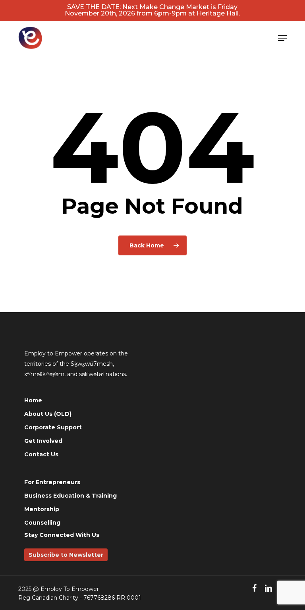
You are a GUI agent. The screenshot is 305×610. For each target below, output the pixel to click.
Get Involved (43, 440)
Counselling (42, 522)
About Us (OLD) (47, 413)
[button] (282, 38)
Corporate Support (53, 427)
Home (33, 400)
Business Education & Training (70, 495)
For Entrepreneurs (52, 482)
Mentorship (41, 509)
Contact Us (41, 454)
